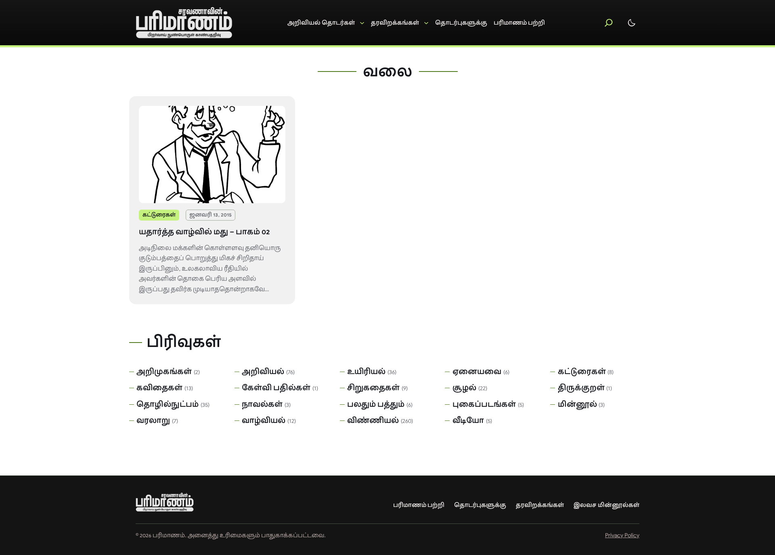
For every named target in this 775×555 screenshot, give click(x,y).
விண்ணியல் (373, 420)
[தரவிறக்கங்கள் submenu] (400, 23)
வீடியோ (468, 420)
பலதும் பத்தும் (375, 404)
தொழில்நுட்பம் (167, 404)
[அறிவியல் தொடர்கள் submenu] (325, 23)
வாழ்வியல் (263, 420)
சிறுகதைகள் (373, 387)
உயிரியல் (366, 371)
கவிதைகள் (159, 387)
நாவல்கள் (262, 404)
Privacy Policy (622, 535)
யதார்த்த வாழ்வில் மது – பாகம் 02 (204, 231)
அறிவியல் (263, 371)
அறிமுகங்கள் (164, 371)
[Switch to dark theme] (631, 22)
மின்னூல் (577, 404)
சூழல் (464, 387)
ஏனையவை (476, 371)
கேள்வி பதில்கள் (276, 387)
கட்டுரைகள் (159, 214)
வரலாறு (153, 420)
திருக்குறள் (581, 387)
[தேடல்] (609, 23)
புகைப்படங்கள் (484, 404)
